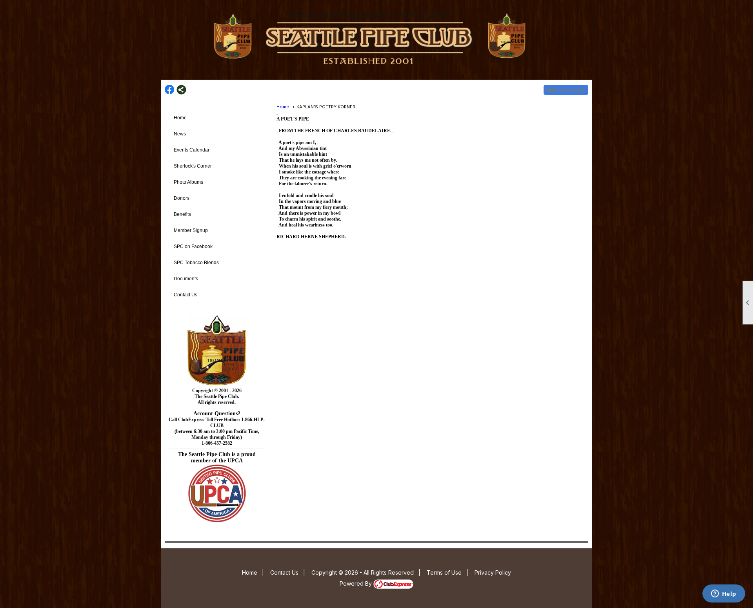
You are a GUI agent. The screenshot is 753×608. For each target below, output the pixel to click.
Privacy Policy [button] (493, 572)
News (180, 134)
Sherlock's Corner (193, 166)
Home (180, 118)
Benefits (182, 214)
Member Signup (191, 230)
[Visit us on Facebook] (170, 90)
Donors (181, 198)
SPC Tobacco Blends (196, 262)
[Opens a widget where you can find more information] (723, 594)
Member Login (566, 90)
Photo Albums (188, 182)
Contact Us (185, 295)
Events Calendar (191, 150)
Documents (186, 278)
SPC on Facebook (193, 246)
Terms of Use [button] (444, 572)
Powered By (356, 583)
